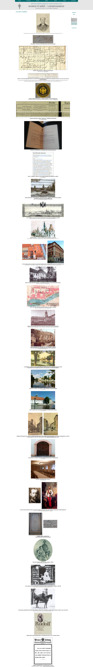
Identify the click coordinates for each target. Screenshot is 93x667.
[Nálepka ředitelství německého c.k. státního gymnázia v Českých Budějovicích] (43, 90)
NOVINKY (28, 0)
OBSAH (46, 0)
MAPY (55, 0)
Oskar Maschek (46, 388)
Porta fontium (46, 71)
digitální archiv (55, 99)
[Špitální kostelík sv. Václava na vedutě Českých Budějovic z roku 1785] (43, 228)
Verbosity (51, 510)
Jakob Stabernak (53, 388)
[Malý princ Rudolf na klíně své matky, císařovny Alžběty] (43, 550)
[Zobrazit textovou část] (74, 21)
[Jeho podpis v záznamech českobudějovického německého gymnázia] (43, 39)
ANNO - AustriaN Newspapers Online (48, 666)
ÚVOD (19, 0)
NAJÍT (64, 0)
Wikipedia (44, 177)
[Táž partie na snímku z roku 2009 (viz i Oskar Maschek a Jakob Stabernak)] (43, 378)
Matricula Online (44, 119)
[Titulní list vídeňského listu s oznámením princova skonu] (43, 651)
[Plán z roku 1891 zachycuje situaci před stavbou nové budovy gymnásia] (43, 296)
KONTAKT (73, 0)
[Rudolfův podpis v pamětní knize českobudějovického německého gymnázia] (35, 523)
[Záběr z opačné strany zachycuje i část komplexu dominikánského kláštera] (43, 400)
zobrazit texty (74, 27)
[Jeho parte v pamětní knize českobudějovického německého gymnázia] (43, 135)
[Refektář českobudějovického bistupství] (43, 469)
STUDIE (37, 0)
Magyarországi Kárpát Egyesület (44, 510)
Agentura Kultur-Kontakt (43, 199)
